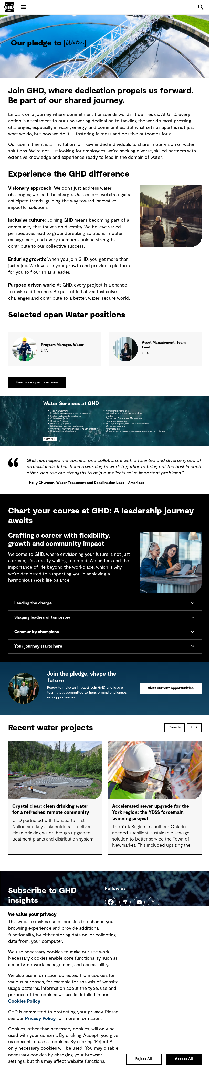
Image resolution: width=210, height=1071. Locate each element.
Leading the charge (33, 607)
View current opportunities (167, 692)
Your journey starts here (38, 651)
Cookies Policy (56, 988)
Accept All (180, 1059)
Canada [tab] (171, 732)
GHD (9, 7)
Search (201, 7)
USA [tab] (190, 732)
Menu (23, 7)
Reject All (140, 1059)
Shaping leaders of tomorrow (42, 622)
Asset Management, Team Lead (164, 345)
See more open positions (37, 382)
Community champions (36, 636)
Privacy (55, 1005)
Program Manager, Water (62, 345)
